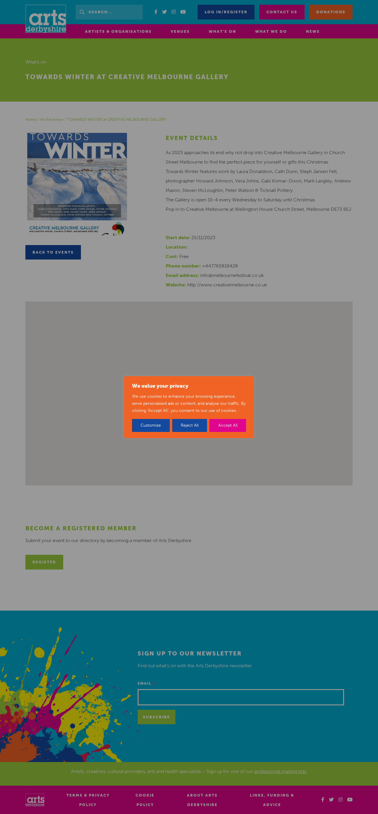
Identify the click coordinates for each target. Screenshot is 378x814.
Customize (151, 425)
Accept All (227, 425)
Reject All (189, 425)
